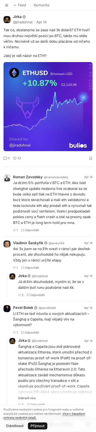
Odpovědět (32, 230)
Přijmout (38, 426)
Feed (22, 5)
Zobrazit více (27, 398)
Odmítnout (15, 426)
